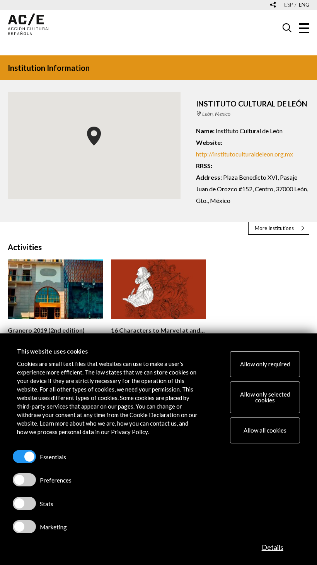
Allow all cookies (265, 430)
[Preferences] (24, 479)
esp (288, 4)
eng (304, 4)
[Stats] (24, 503)
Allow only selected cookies (265, 397)
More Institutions (274, 228)
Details (272, 547)
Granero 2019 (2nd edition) (46, 330)
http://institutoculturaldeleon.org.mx (244, 154)
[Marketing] (24, 526)
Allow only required (265, 364)
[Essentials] (24, 456)
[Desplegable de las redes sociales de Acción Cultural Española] (273, 5)
